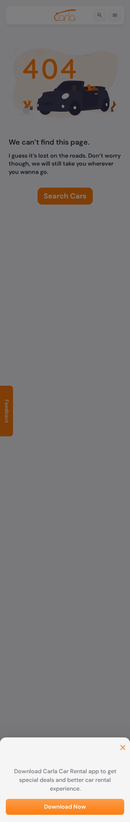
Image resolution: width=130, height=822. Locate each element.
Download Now (65, 806)
